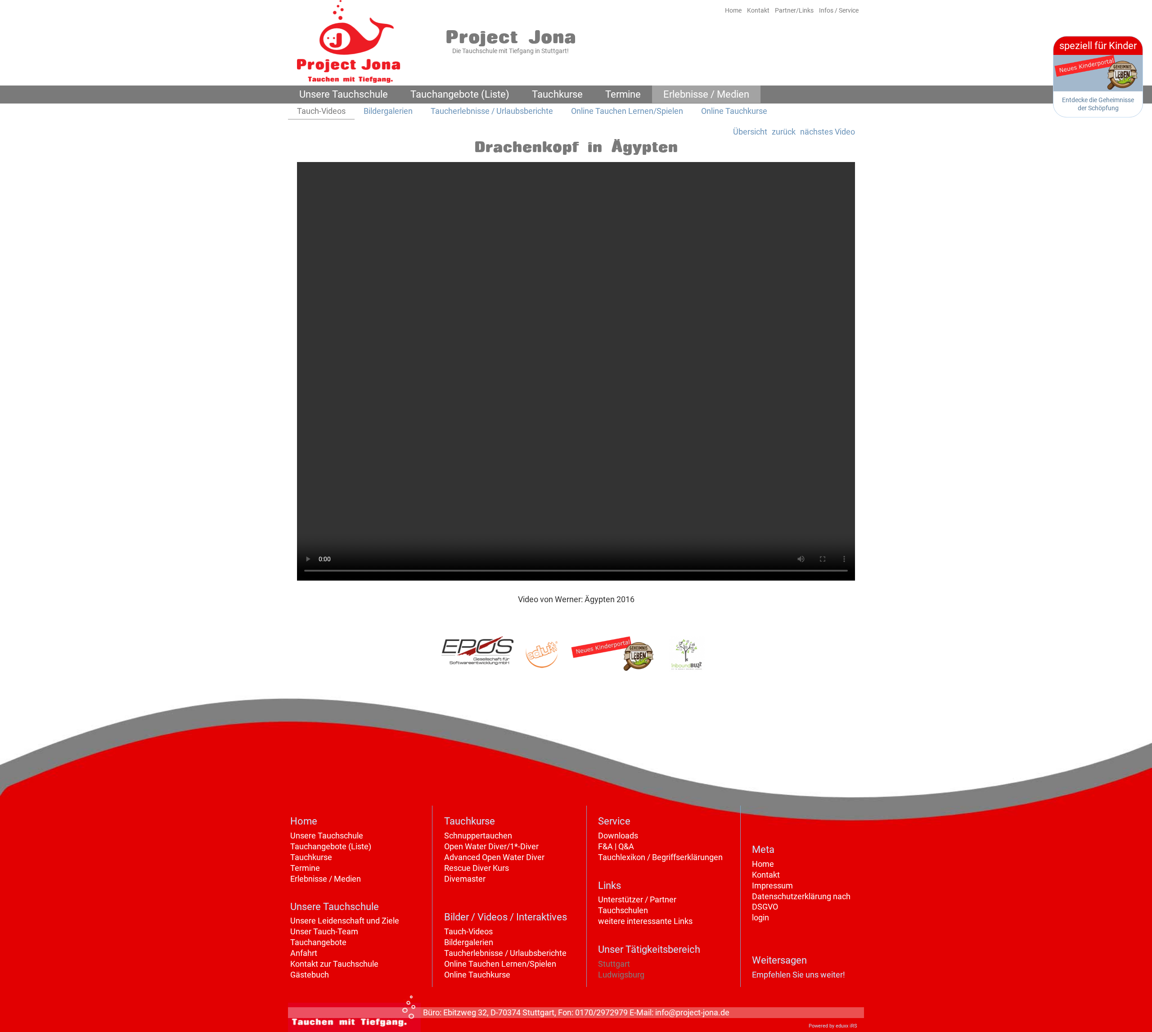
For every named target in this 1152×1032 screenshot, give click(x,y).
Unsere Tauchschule (326, 835)
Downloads (618, 835)
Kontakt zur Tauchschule (334, 964)
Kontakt (766, 874)
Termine (305, 868)
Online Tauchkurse (477, 974)
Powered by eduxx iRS (833, 1026)
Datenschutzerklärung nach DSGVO (801, 902)
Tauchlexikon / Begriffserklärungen (660, 857)
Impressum (772, 885)
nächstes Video (827, 131)
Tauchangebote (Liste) (330, 846)
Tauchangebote (318, 942)
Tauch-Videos (468, 931)
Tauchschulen (623, 910)
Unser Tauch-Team (324, 931)
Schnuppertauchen (478, 835)
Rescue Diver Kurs (476, 868)
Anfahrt (303, 953)
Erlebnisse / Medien (325, 878)
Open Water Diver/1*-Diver (491, 846)
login (760, 917)
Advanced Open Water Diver (494, 857)
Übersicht (750, 131)
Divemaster (465, 878)
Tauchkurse (311, 857)
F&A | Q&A (616, 846)
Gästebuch (309, 974)
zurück (784, 131)
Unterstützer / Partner (637, 899)
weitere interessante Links (645, 921)
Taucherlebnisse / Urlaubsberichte (505, 953)
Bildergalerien (468, 942)
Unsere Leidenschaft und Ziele (344, 920)
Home (763, 864)
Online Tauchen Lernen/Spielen (500, 964)
